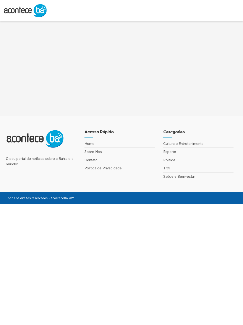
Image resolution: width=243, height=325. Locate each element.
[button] (236, 11)
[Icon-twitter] (235, 198)
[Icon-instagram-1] (228, 198)
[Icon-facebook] (220, 198)
